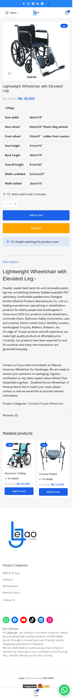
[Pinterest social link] (33, 3)
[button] (19, 491)
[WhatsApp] (6, 620)
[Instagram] (49, 620)
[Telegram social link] (42, 3)
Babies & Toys (11, 573)
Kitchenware (10, 586)
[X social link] (28, 3)
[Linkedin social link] (37, 3)
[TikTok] (32, 620)
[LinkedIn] (41, 620)
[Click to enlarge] (9, 74)
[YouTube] (23, 620)
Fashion (8, 579)
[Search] (49, 3)
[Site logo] (36, 12)
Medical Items (11, 592)
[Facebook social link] (24, 3)
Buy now (36, 228)
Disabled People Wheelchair (46, 403)
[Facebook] (14, 620)
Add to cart (36, 215)
